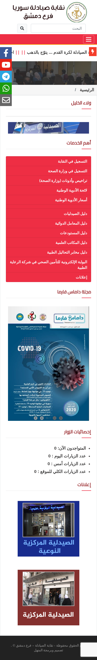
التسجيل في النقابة (72, 161)
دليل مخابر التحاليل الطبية (67, 252)
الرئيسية (87, 89)
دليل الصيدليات (75, 213)
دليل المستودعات (73, 232)
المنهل (38, 650)
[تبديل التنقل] (88, 39)
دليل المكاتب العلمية (71, 242)
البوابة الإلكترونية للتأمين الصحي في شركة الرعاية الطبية (48, 264)
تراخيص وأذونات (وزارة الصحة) (63, 180)
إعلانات (81, 277)
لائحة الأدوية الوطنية (72, 190)
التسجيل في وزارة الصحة (67, 170)
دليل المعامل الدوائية (71, 223)
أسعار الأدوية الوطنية (71, 199)
